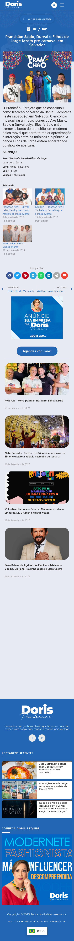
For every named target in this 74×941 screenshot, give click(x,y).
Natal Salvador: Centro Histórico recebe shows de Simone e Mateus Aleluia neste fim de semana (35, 455)
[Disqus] (37, 642)
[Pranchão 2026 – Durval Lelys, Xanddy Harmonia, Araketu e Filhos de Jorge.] (17, 196)
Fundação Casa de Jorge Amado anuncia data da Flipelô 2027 (53, 786)
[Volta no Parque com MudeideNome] (17, 233)
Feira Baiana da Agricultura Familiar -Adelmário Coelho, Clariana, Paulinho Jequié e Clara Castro (33, 567)
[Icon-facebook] (32, 738)
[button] (54, 5)
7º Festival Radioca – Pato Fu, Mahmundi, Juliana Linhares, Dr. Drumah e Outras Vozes (34, 511)
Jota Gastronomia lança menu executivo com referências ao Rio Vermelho (52, 768)
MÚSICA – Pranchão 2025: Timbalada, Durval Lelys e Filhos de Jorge (49, 210)
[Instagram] (42, 738)
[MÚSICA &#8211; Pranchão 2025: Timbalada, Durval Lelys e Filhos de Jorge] (50, 196)
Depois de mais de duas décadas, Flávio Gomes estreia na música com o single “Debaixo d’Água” (53, 807)
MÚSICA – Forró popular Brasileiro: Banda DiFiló (34, 400)
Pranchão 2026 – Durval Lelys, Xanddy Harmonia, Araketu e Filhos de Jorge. (16, 210)
